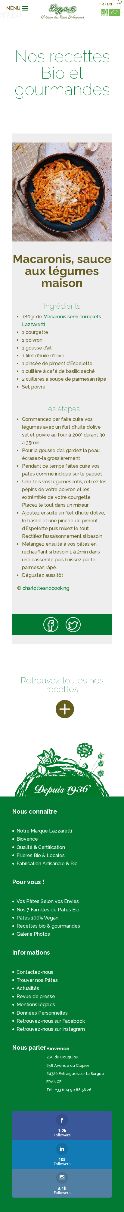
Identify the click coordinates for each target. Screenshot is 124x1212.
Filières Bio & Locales (41, 855)
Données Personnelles (42, 1013)
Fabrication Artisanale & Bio (47, 863)
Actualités (28, 988)
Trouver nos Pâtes (37, 980)
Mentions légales (36, 1004)
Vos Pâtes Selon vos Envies (48, 901)
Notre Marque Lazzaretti (44, 831)
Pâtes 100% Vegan (37, 918)
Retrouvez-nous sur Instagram (51, 1029)
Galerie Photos (33, 934)
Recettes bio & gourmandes (48, 926)
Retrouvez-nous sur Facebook (51, 1021)
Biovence (27, 839)
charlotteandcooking (46, 588)
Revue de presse (36, 996)
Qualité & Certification (41, 847)
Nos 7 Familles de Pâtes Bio (48, 910)
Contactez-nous (35, 972)
